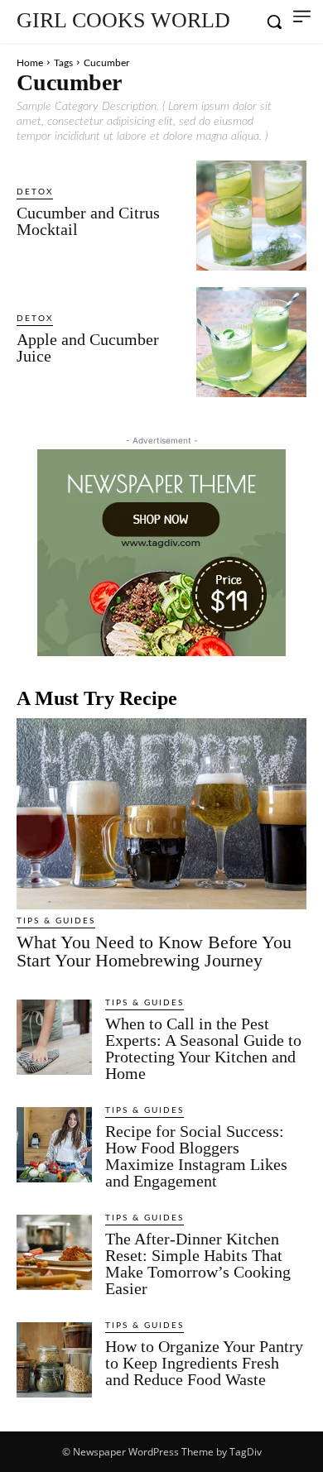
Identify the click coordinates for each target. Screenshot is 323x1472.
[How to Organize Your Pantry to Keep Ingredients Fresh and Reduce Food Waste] (54, 1360)
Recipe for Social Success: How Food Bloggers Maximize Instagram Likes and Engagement (196, 1156)
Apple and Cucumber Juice (88, 347)
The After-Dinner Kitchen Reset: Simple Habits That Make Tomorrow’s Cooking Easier (198, 1263)
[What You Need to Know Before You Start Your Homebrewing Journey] (161, 813)
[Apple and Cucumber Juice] (251, 342)
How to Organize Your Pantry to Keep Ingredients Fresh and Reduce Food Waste (204, 1362)
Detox (35, 192)
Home (30, 63)
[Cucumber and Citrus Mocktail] (251, 216)
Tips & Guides (56, 921)
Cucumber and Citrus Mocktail (88, 221)
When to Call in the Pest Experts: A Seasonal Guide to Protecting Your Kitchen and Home (203, 1048)
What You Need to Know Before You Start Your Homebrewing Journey (154, 951)
